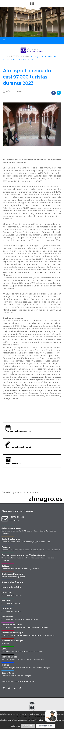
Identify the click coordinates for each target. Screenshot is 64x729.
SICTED (15, 56)
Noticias (25, 56)
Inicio (5, 56)
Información (45, 726)
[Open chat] (51, 716)
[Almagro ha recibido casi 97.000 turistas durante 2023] (32, 124)
